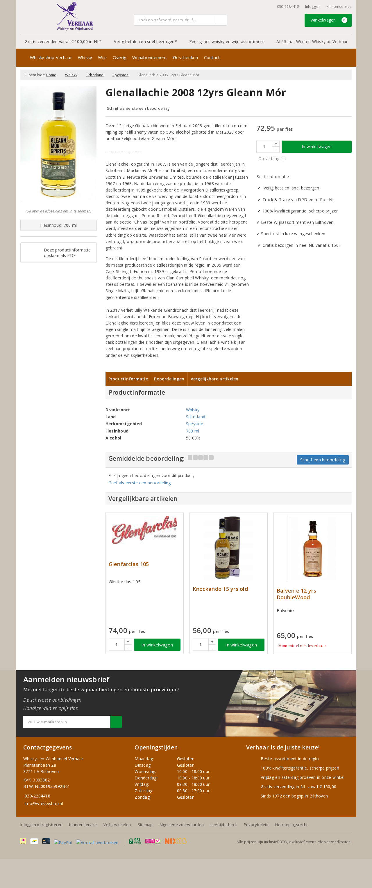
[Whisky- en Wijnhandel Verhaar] (75, 16)
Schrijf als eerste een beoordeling (138, 108)
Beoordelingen (169, 379)
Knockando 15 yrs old (220, 589)
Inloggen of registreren (41, 824)
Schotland (94, 74)
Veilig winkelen (117, 824)
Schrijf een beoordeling (322, 459)
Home (51, 74)
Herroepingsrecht (291, 824)
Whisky (85, 57)
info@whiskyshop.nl (44, 803)
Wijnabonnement (149, 57)
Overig (120, 57)
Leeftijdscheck (224, 824)
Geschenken (185, 57)
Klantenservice (339, 6)
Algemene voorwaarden (182, 824)
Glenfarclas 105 (129, 564)
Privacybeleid (256, 824)
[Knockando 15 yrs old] (228, 548)
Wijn (102, 57)
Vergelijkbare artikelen (215, 379)
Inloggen (313, 6)
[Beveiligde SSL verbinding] (153, 841)
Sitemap (145, 824)
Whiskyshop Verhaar (51, 57)
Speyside (120, 74)
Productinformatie (128, 379)
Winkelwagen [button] (328, 20)
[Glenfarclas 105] (144, 530)
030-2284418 (288, 6)
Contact (212, 57)
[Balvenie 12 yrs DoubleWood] (312, 548)
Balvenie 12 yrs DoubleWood (296, 594)
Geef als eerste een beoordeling (139, 482)
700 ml (192, 431)
